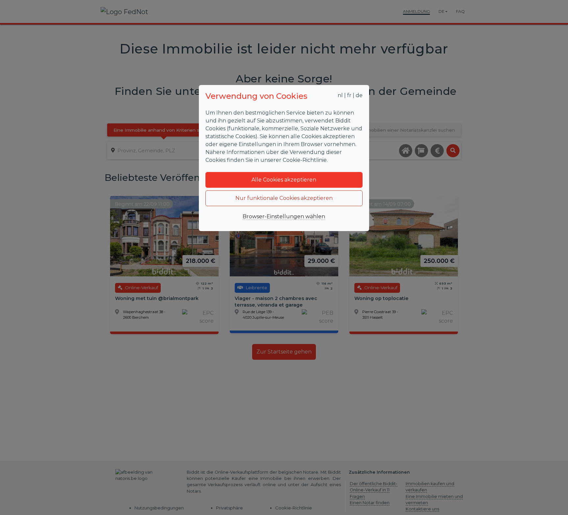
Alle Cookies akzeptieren (283, 180)
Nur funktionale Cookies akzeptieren (284, 198)
